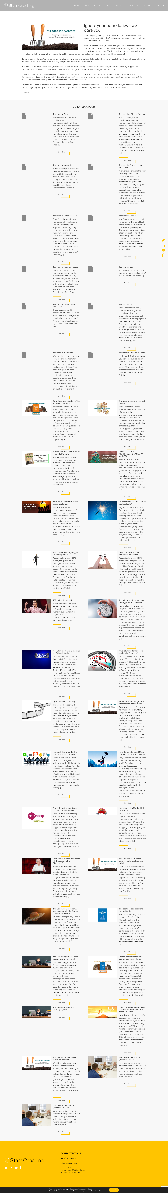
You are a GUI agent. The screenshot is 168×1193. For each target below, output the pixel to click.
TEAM (108, 6)
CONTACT (159, 6)
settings (100, 1191)
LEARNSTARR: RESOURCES (139, 6)
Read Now (61, 152)
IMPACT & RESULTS (93, 6)
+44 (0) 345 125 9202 (68, 1158)
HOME (77, 6)
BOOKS (119, 6)
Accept (114, 1190)
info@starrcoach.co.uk (69, 1163)
